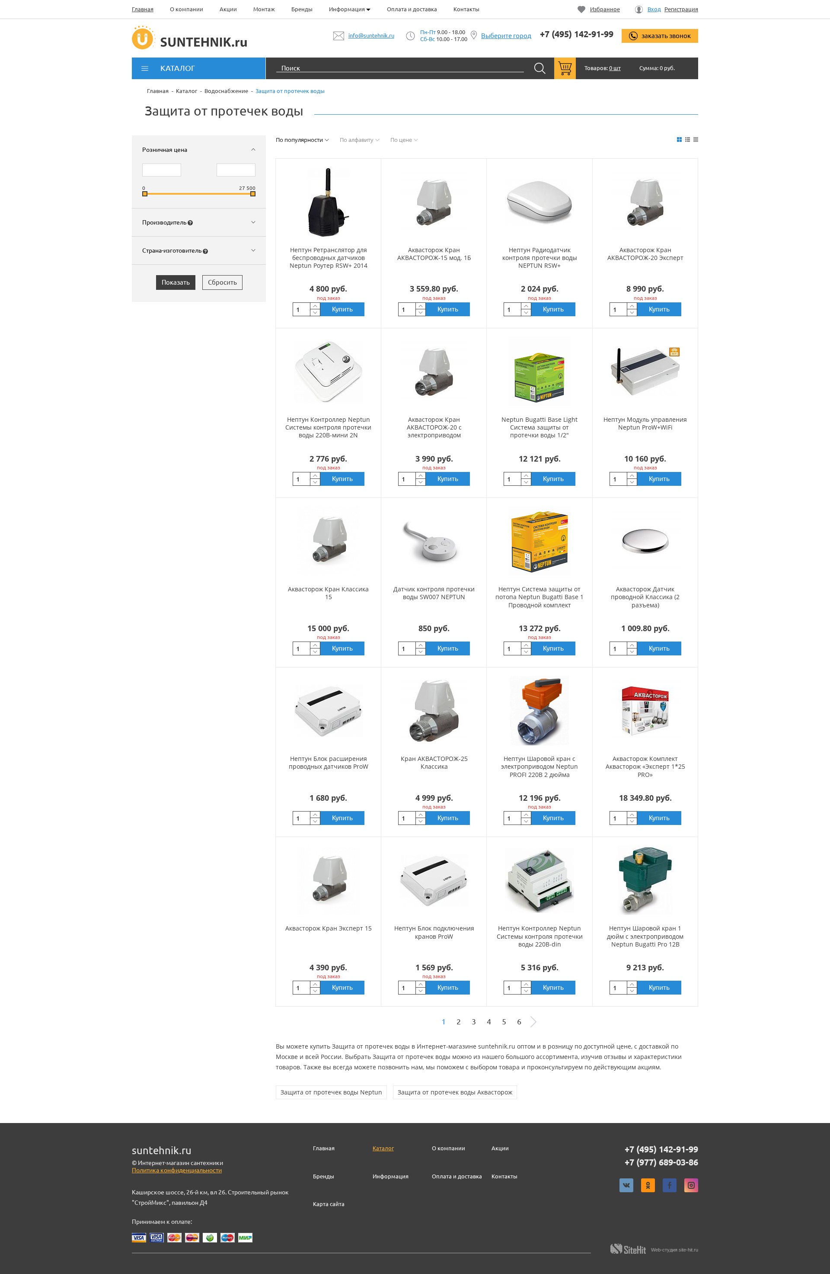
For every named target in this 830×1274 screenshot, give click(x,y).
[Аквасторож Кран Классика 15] (328, 541)
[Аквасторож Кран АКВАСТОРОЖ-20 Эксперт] (645, 202)
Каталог (383, 1148)
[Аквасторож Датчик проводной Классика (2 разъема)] (645, 541)
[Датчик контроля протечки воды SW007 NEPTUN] (434, 541)
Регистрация (681, 9)
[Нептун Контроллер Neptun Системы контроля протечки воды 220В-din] (539, 880)
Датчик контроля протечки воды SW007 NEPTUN (434, 593)
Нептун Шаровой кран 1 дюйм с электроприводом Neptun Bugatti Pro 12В (645, 936)
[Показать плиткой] (679, 139)
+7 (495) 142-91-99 (576, 34)
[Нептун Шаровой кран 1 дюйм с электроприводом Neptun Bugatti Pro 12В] (645, 880)
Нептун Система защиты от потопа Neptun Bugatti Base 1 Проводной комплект (539, 597)
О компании (186, 9)
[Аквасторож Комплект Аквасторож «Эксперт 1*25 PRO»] (645, 710)
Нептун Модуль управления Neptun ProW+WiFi (645, 423)
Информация (347, 9)
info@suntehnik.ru (371, 35)
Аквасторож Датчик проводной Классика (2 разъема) (645, 597)
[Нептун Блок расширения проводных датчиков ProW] (328, 710)
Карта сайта (329, 1203)
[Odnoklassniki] (648, 1185)
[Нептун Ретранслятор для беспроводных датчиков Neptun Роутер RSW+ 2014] (328, 202)
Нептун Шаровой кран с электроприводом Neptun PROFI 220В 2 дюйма (539, 766)
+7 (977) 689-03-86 (661, 1162)
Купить (342, 309)
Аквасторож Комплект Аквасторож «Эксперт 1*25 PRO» (645, 766)
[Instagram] (691, 1185)
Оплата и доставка (412, 9)
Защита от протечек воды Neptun (331, 1092)
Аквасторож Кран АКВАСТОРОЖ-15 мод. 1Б (434, 254)
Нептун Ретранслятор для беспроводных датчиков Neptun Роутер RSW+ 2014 (328, 258)
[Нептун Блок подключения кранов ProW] (434, 880)
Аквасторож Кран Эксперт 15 (328, 928)
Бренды (302, 9)
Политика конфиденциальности (177, 1170)
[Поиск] (540, 68)
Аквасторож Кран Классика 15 (328, 593)
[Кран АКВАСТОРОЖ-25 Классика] (434, 710)
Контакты (466, 9)
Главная (142, 9)
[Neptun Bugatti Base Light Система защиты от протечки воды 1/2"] (539, 371)
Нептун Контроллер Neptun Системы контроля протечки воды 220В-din (540, 936)
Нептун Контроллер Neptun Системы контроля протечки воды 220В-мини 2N (328, 427)
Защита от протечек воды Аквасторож (455, 1092)
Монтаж (264, 9)
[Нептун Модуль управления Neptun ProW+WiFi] (645, 371)
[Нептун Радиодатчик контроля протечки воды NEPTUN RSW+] (539, 202)
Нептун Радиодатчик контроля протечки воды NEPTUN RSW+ (539, 258)
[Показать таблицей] (696, 139)
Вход (654, 9)
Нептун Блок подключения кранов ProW (434, 932)
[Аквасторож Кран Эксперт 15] (328, 880)
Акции (228, 9)
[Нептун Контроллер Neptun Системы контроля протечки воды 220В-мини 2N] (328, 371)
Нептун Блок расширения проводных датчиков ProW (328, 762)
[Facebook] (670, 1185)
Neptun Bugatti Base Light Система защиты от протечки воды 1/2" (539, 427)
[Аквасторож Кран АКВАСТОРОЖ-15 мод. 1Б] (434, 202)
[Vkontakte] (626, 1185)
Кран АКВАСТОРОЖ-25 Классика (434, 762)
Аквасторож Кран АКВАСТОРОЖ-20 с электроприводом (434, 427)
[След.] (533, 1021)
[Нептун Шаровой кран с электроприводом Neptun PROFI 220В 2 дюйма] (539, 710)
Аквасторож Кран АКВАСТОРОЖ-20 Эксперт (645, 254)
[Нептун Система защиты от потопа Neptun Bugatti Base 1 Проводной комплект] (539, 541)
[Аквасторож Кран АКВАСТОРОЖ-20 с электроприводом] (434, 371)
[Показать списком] (687, 139)
